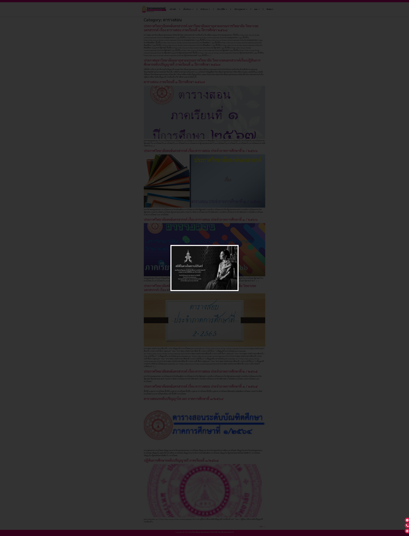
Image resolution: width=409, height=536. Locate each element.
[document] (204, 268)
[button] (235, 248)
